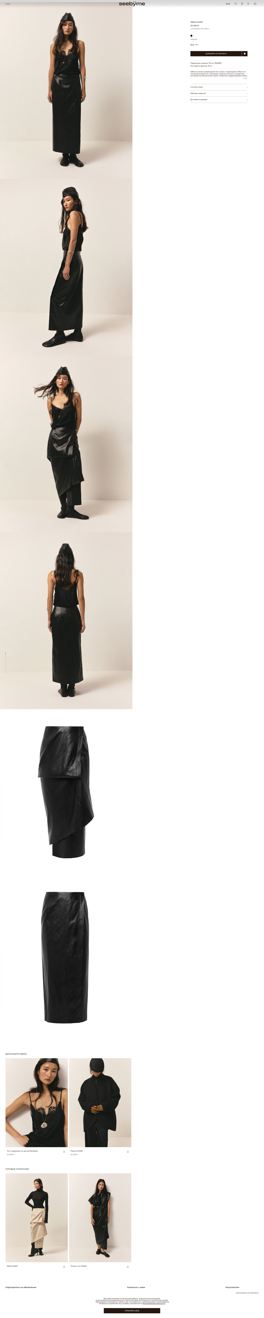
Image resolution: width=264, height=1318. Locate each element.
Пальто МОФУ (77, 1151)
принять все (132, 1310)
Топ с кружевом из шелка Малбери (22, 1151)
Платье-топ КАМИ (78, 1266)
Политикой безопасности (154, 1303)
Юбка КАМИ (12, 1266)
